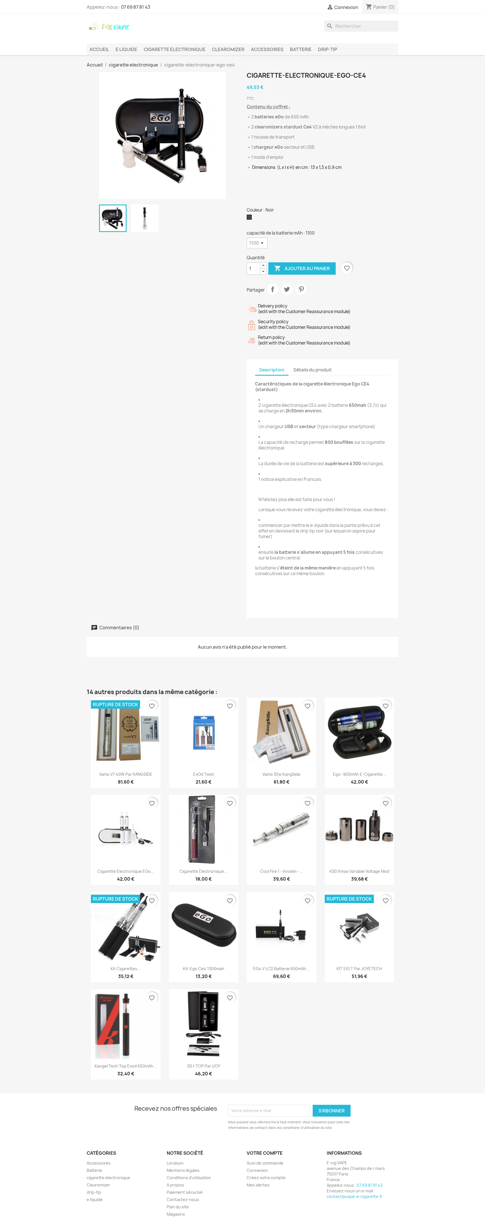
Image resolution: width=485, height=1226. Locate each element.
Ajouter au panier (302, 268)
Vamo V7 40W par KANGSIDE (125, 774)
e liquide (126, 49)
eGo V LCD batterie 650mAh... (281, 968)
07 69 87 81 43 (135, 7)
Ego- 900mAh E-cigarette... (359, 774)
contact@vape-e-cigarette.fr (355, 1196)
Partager (272, 289)
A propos (175, 1185)
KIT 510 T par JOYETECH (359, 968)
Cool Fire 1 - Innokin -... (281, 871)
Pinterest (301, 289)
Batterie (301, 49)
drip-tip (327, 49)
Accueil (99, 49)
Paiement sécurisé (185, 1192)
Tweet (286, 289)
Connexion (257, 1170)
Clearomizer (228, 49)
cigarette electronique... (203, 871)
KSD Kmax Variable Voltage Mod (359, 871)
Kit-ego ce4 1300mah (203, 968)
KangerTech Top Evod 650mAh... (126, 1066)
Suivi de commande (265, 1163)
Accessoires (267, 49)
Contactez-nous (183, 1199)
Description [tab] (271, 370)
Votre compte (265, 1153)
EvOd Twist (203, 774)
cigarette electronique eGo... (125, 871)
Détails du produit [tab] (313, 370)
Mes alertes (258, 1185)
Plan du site (178, 1206)
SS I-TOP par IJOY (203, 1066)
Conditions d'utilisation (189, 1177)
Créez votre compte (266, 1177)
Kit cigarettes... (126, 968)
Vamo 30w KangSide (281, 774)
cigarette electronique (174, 49)
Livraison (175, 1163)
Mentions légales (183, 1170)
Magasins (176, 1214)
